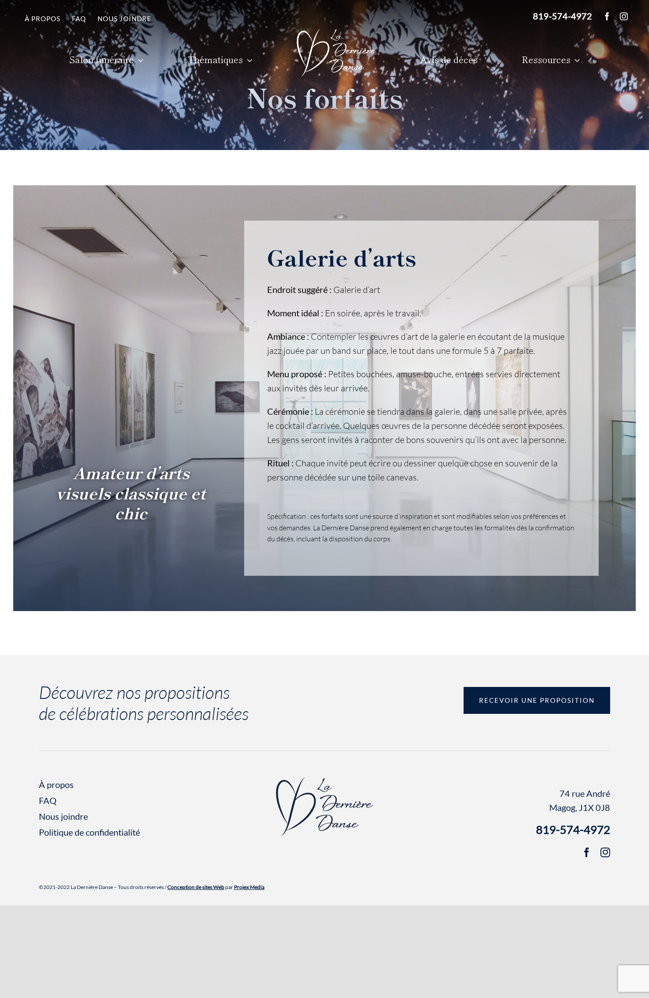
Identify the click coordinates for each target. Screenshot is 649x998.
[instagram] (605, 852)
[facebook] (587, 852)
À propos (42, 19)
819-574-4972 (562, 16)
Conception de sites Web (195, 887)
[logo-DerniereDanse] (324, 782)
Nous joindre (124, 19)
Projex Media (249, 887)
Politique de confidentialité (89, 832)
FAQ (79, 19)
